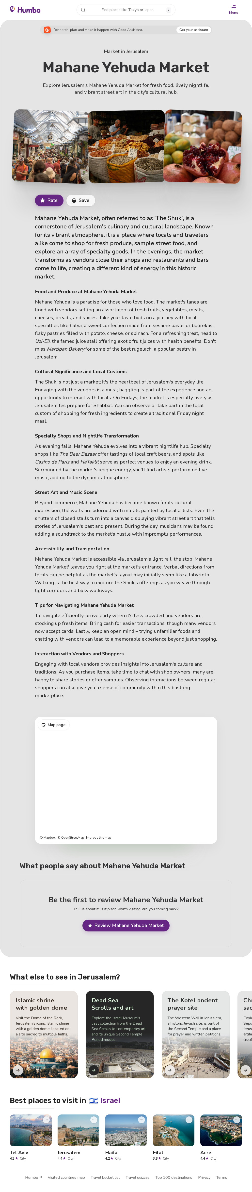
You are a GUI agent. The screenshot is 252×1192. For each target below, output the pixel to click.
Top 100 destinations (174, 1177)
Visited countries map (66, 1177)
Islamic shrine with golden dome (41, 1004)
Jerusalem (137, 51)
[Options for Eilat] (189, 1119)
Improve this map (98, 838)
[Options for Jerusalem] (93, 1119)
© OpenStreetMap (71, 838)
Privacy (204, 1177)
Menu (233, 12)
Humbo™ (33, 1177)
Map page (56, 725)
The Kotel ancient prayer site (193, 1004)
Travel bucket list (105, 1177)
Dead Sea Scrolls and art (112, 1004)
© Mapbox (48, 838)
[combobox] (126, 9)
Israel (104, 1100)
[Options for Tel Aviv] (46, 1119)
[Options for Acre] (236, 1119)
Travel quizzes (138, 1177)
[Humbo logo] (25, 9)
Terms (221, 1177)
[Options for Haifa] (141, 1119)
